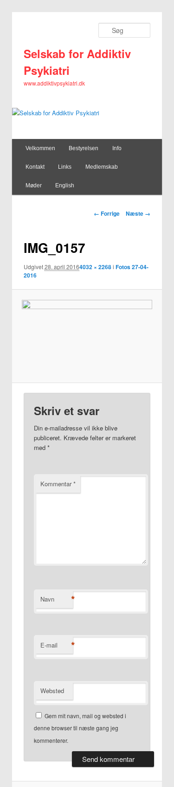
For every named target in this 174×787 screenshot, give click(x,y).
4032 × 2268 (95, 267)
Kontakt (35, 167)
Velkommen (40, 148)
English (64, 185)
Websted (52, 690)
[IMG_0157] (87, 336)
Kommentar (58, 483)
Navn (56, 599)
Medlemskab (101, 167)
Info (117, 148)
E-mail (56, 645)
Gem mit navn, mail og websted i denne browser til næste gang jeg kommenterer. (80, 728)
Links (64, 167)
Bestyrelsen (83, 148)
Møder (34, 185)
